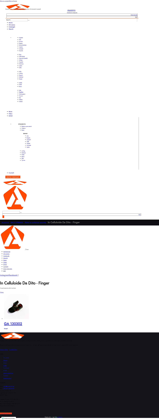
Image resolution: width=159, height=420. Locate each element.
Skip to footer (13, 1)
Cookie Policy (13, 349)
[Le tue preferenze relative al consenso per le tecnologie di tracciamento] (8, 418)
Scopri (6, 328)
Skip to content (4, 1)
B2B (136, 17)
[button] (2, 292)
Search (8, 20)
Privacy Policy (4, 349)
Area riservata (134, 15)
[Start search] (28, 20)
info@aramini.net (71, 11)
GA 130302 (13, 323)
